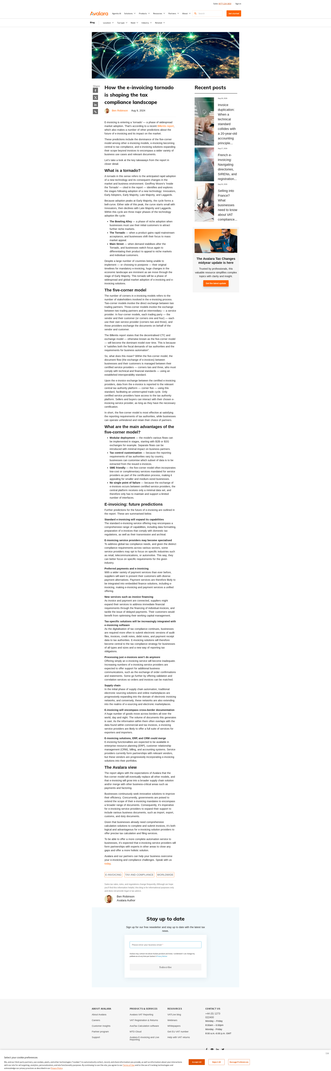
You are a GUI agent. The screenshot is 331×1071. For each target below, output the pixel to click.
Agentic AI (116, 13)
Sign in (238, 3)
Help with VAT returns (178, 1037)
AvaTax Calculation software (144, 1026)
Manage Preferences (239, 1062)
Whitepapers (173, 1026)
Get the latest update (216, 283)
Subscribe (165, 967)
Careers (96, 1020)
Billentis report (165, 126)
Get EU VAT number (178, 1031)
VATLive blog (174, 1014)
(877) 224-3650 (224, 3)
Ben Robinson (120, 110)
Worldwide (165, 874)
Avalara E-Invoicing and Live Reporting (144, 1038)
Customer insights (101, 1026)
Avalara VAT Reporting (141, 1014)
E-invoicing (113, 874)
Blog (92, 22)
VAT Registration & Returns (144, 1020)
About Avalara (99, 1014)
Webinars (172, 1020)
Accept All (196, 1062)
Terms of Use (128, 1065)
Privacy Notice (162, 956)
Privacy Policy (56, 1068)
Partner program (100, 1031)
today (107, 863)
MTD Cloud (135, 1031)
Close (327, 1053)
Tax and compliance (139, 874)
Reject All (216, 1062)
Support (96, 1037)
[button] (130, 13)
